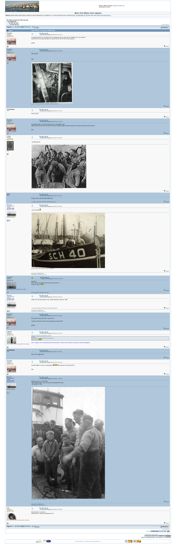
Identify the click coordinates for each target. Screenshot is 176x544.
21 (20, 27)
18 (15, 27)
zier (8, 508)
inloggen (115, 5)
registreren (121, 5)
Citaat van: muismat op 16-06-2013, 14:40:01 (41, 335)
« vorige (163, 24)
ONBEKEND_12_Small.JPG (38, 188)
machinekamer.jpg (36, 103)
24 (26, 27)
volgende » (167, 24)
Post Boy (9, 33)
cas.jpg (34, 268)
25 (27, 27)
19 (17, 27)
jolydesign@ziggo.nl (105, 15)
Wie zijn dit (15, 24)
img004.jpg (34, 499)
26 (29, 27)
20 (18, 27)
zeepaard (9, 277)
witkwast (9, 331)
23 (24, 27)
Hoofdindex (13, 21)
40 (32, 27)
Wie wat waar (14, 23)
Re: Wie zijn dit (43, 33)
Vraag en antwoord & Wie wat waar (18, 20)
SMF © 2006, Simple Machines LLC (93, 541)
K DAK (9, 136)
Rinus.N (9, 205)
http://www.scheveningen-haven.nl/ (38, 274)
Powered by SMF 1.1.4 (80, 541)
